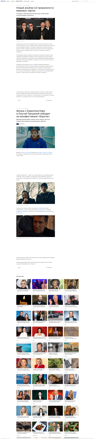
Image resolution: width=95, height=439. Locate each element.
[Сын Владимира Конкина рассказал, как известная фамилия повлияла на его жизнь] (55, 302)
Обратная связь (91, 438)
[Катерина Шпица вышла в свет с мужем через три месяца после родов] (23, 334)
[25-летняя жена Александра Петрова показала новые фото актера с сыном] (23, 397)
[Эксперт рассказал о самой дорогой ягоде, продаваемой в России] (71, 429)
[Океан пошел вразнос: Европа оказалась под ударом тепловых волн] (23, 349)
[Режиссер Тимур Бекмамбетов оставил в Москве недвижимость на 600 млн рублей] (39, 302)
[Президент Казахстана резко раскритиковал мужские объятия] (23, 381)
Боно (33, 64)
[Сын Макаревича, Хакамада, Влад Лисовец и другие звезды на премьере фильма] (55, 413)
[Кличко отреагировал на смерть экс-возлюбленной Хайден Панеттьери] (55, 397)
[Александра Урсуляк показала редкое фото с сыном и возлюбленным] (39, 413)
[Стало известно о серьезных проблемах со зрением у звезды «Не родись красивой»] (23, 365)
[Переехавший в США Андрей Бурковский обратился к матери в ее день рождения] (71, 318)
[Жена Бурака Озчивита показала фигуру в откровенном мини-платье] (55, 334)
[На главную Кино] (3, 1)
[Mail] (1, 1)
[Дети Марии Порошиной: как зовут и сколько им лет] (55, 286)
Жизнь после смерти (25, 152)
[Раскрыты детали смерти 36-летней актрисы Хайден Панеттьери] (39, 365)
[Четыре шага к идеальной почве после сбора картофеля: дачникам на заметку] (23, 429)
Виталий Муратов (41, 209)
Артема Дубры (39, 152)
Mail (1, 438)
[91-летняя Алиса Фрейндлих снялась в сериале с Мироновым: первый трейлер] (71, 286)
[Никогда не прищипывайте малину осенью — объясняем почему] (55, 365)
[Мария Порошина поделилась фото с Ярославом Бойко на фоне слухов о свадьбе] (39, 286)
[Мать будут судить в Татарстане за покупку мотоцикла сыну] (55, 318)
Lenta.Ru (27, 5)
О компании (4, 438)
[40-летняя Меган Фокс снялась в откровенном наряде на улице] (39, 381)
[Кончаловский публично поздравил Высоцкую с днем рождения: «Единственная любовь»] (71, 413)
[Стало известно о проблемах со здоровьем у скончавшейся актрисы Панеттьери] (23, 286)
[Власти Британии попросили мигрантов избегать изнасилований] (71, 349)
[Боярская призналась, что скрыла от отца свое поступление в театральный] (39, 397)
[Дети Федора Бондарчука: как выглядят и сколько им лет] (71, 381)
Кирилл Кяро (19, 212)
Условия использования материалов (82, 438)
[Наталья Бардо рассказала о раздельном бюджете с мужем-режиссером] (55, 429)
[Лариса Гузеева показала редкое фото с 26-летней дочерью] (39, 318)
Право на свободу (48, 152)
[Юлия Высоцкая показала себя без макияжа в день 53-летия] (23, 413)
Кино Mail (26, 108)
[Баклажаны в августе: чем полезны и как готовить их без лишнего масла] (39, 429)
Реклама (8, 438)
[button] (35, 137)
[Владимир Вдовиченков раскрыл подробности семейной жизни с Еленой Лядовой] (23, 318)
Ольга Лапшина (23, 211)
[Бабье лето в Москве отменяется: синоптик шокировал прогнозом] (55, 349)
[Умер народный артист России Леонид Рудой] (23, 302)
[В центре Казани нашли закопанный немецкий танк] (71, 365)
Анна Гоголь (21, 123)
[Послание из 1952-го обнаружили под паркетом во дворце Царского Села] (71, 334)
